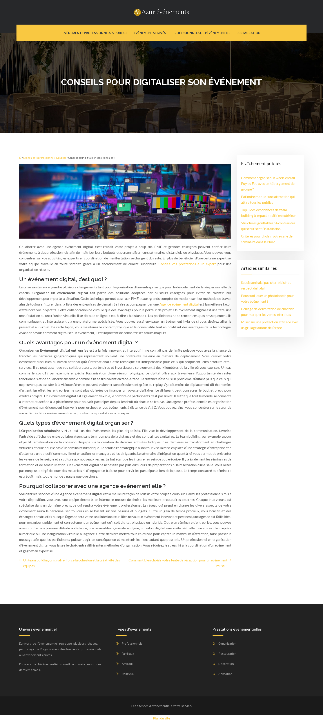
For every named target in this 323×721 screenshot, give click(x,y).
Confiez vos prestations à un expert (187, 264)
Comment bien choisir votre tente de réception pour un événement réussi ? (178, 563)
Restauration (249, 33)
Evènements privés (150, 33)
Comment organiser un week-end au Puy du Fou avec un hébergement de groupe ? (268, 183)
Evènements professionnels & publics (94, 33)
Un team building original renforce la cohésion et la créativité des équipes (71, 563)
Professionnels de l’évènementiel (201, 33)
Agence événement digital (179, 304)
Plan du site (161, 718)
